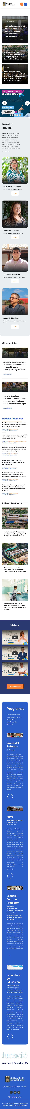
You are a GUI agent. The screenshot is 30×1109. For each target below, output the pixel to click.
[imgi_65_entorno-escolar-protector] (15, 886)
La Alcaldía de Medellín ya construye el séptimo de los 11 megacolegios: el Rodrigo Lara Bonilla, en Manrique (15, 534)
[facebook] (11, 1092)
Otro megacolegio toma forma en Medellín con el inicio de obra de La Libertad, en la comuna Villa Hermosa (14, 437)
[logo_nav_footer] (15, 1077)
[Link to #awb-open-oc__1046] (21, 4)
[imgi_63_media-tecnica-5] (15, 733)
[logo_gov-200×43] (15, 1096)
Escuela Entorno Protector (13, 899)
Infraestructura (18, 441)
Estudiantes (11, 429)
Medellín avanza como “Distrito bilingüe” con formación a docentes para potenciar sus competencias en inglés (14, 449)
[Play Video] (15, 637)
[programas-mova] (15, 807)
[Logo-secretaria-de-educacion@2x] (8, 2)
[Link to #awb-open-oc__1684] (25, 4)
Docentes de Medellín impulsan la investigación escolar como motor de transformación (13, 462)
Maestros (10, 453)
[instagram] (15, 1092)
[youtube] (18, 1092)
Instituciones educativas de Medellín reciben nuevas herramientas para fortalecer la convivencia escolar (15, 31)
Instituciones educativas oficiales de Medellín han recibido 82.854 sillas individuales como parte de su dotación (14, 474)
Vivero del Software (13, 744)
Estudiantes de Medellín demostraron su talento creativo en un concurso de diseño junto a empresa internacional (14, 424)
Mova (10, 816)
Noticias (16, 429)
